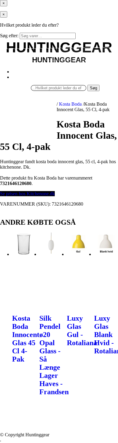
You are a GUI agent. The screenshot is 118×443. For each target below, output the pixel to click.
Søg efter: (9, 35)
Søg (93, 88)
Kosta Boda (70, 104)
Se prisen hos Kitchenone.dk (27, 193)
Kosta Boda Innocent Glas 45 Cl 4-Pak (25, 338)
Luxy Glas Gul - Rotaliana (82, 330)
